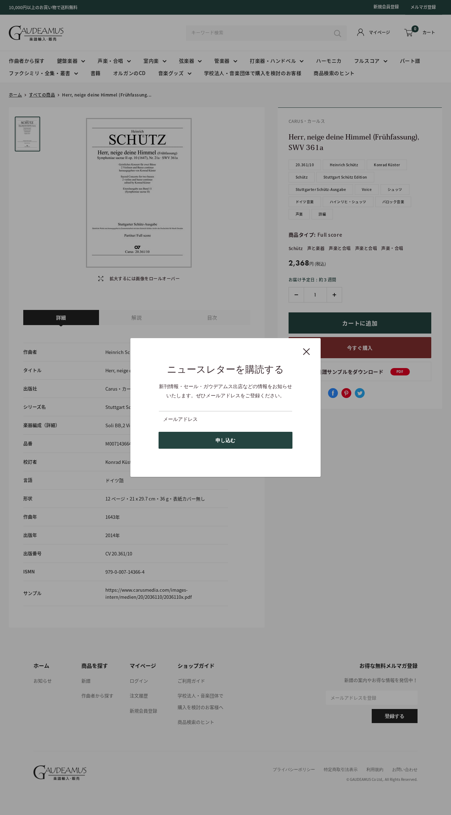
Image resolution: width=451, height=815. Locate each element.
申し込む (225, 440)
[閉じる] (306, 351)
